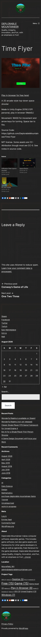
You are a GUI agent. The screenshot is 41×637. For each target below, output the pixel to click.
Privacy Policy (7, 624)
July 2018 (5, 470)
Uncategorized (7, 503)
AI (2, 483)
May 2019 (5, 463)
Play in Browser (22, 587)
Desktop (18, 579)
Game (21, 583)
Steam (4, 316)
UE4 (17, 591)
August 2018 (6, 466)
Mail (3, 337)
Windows (8, 595)
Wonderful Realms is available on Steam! (18, 418)
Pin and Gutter (6, 187)
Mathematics (6, 493)
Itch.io (4, 333)
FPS (26, 579)
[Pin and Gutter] (9, 181)
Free (7, 583)
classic (9, 579)
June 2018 (5, 473)
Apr (5, 387)
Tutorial (4, 500)
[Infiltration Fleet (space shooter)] (9, 162)
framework (31, 579)
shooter (35, 588)
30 (4, 381)
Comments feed (8, 523)
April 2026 (5, 459)
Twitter (4, 323)
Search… (5, 392)
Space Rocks (24, 168)
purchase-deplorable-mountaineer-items (18, 496)
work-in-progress (8, 506)
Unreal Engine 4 (28, 591)
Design (4, 490)
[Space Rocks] (28, 162)
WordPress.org (7, 526)
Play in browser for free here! (15, 95)
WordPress (23, 628)
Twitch (4, 326)
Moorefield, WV (7, 566)
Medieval (7, 588)
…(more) (27, 557)
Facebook (5, 320)
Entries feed (6, 520)
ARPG (3, 579)
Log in (4, 516)
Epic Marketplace (8, 330)
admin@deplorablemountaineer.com (16, 570)
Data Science (7, 486)
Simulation (4, 591)
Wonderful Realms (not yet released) (16, 422)
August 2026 (6, 456)
